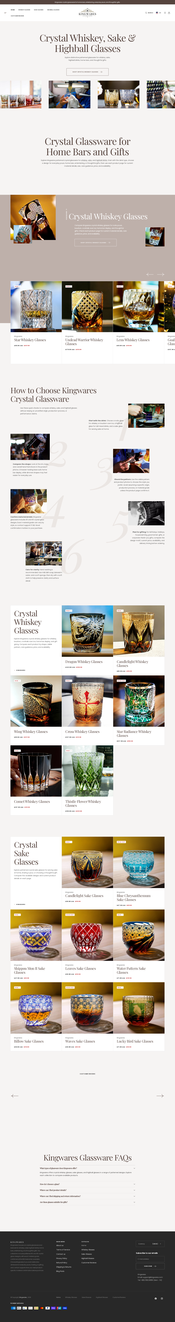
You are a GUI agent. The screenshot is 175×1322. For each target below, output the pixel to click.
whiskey (84, 160)
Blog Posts (60, 1271)
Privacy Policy (61, 1258)
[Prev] (150, 274)
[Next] (161, 274)
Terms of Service (63, 1250)
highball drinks (101, 160)
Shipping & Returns (63, 1267)
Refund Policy (61, 1262)
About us (59, 1245)
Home (83, 1245)
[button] (149, 13)
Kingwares (23, 1297)
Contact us (60, 1254)
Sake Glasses (86, 1254)
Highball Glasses (87, 1258)
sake (90, 160)
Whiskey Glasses (88, 1250)
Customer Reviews (88, 1262)
